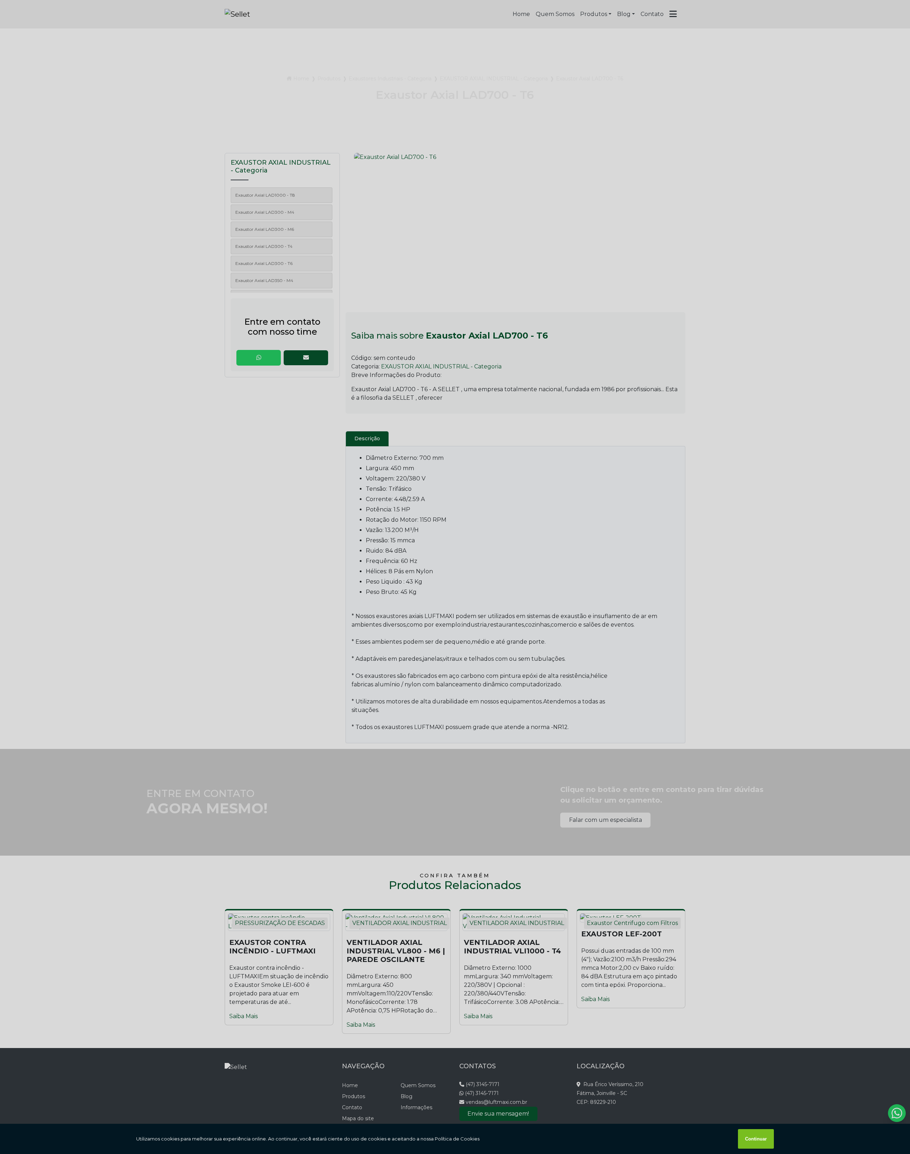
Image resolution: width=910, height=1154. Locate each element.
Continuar (756, 1139)
